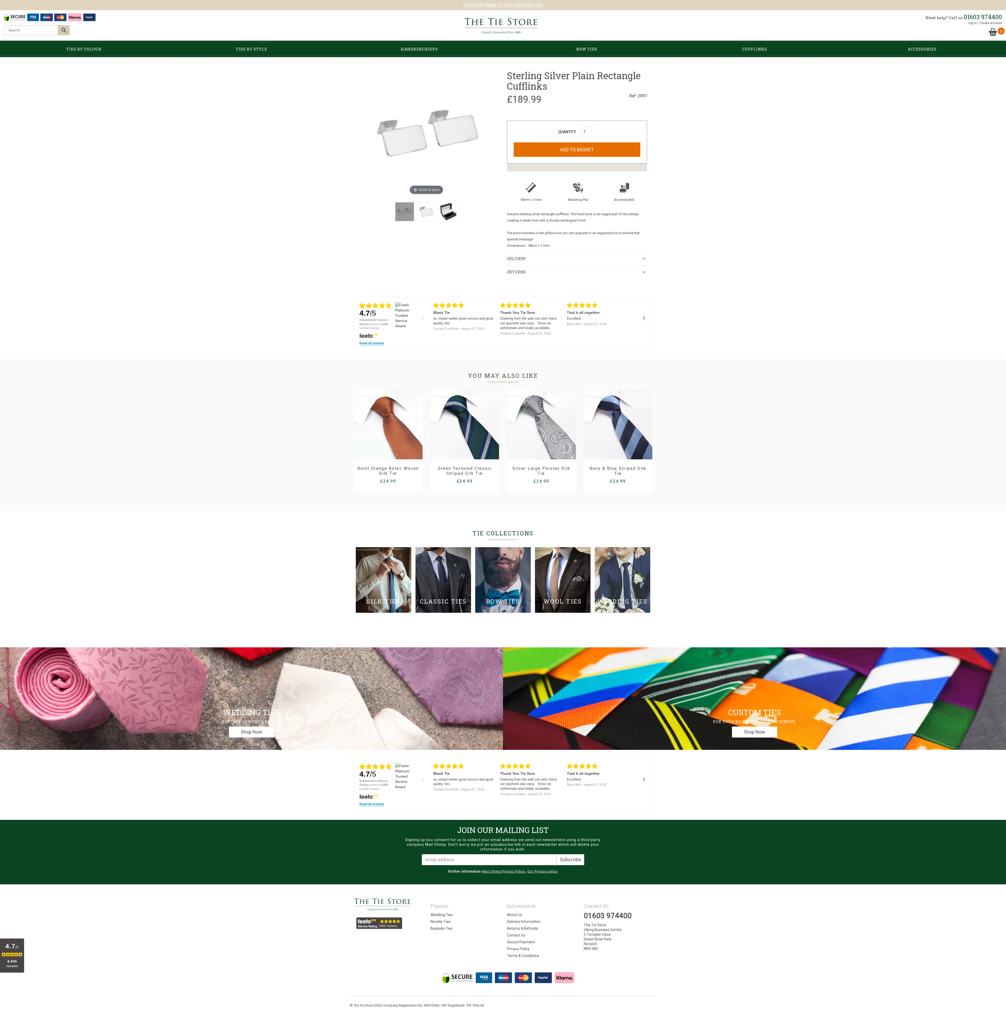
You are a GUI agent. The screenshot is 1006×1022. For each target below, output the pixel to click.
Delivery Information (523, 921)
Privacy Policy (518, 949)
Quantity (567, 132)
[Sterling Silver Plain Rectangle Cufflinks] (404, 211)
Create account (991, 23)
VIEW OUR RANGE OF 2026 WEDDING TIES (503, 5)
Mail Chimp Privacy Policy (503, 871)
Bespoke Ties (441, 928)
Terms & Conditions (523, 956)
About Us (514, 915)
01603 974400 (983, 17)
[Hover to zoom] (426, 132)
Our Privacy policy (542, 871)
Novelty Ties (440, 921)
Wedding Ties (441, 915)
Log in (972, 23)
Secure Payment (521, 942)
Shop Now (251, 732)
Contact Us (516, 935)
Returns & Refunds (522, 928)
